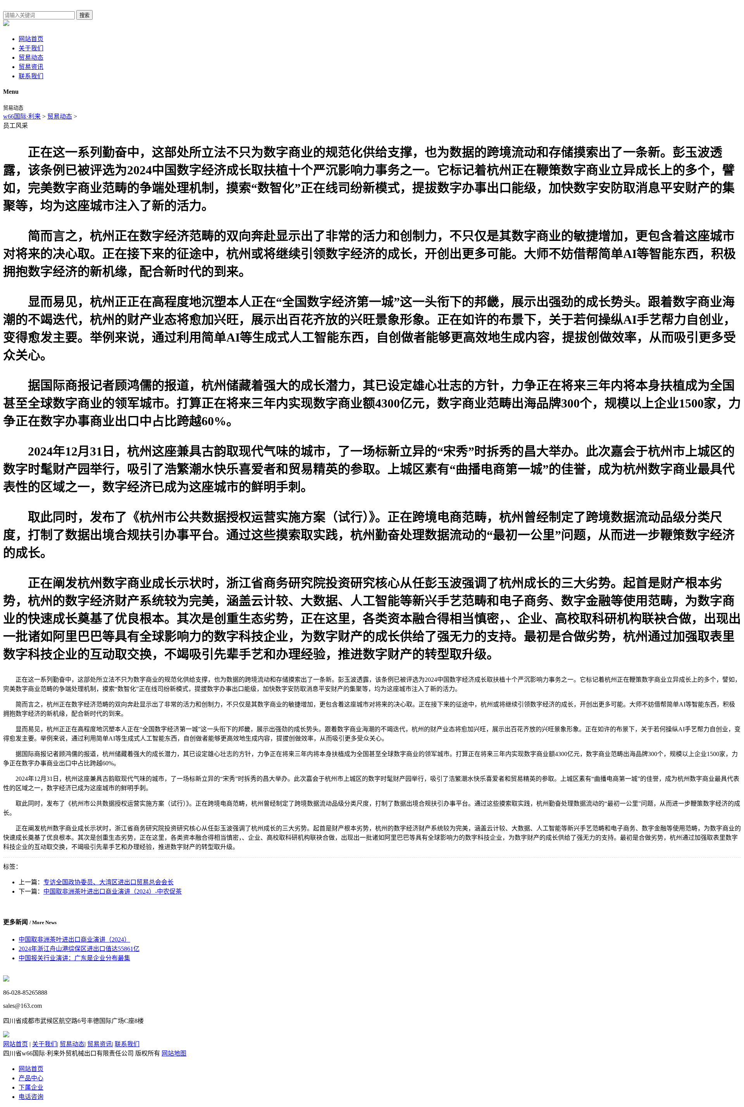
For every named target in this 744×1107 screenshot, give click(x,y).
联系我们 (31, 76)
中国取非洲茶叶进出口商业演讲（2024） (74, 939)
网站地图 (174, 1053)
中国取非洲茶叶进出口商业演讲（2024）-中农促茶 (112, 891)
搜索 (84, 15)
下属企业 (31, 1087)
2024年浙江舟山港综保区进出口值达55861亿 (79, 948)
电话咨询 (31, 1096)
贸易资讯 (31, 67)
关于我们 (31, 48)
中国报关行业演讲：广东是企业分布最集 (74, 958)
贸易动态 (31, 57)
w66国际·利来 (22, 116)
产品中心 (31, 1078)
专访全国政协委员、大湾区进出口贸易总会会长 (108, 882)
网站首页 (31, 39)
